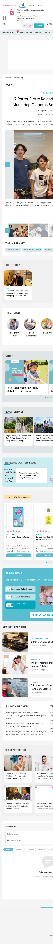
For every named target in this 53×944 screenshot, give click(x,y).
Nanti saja (27, 26)
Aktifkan (39, 26)
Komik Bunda (26, 32)
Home (8, 77)
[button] (7, 164)
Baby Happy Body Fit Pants (17, 537)
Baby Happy (11, 534)
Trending (38, 32)
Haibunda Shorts (10, 32)
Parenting (18, 77)
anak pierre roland (32, 249)
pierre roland (13, 249)
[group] (18, 230)
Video (47, 32)
